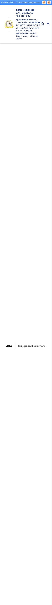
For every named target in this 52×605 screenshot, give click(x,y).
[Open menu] (48, 24)
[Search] (42, 23)
